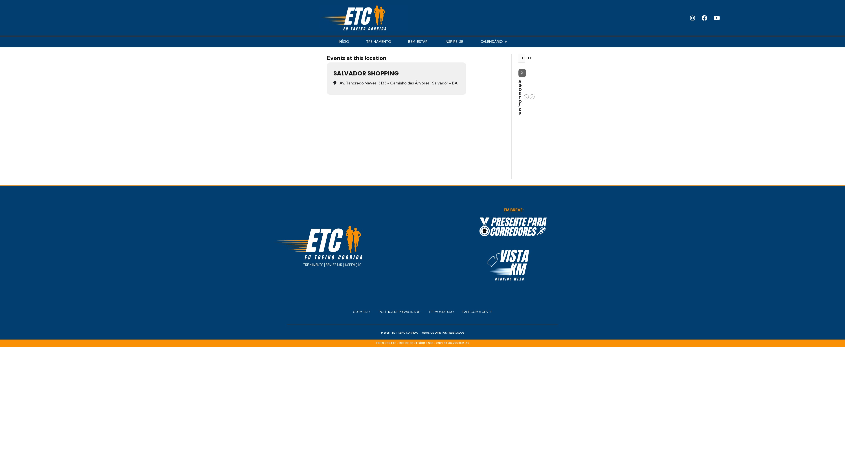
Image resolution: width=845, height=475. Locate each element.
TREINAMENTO (378, 42)
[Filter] (522, 73)
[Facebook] (704, 18)
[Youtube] (716, 18)
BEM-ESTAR (418, 42)
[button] (791, 18)
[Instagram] (692, 18)
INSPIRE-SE (454, 42)
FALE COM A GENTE (477, 312)
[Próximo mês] (532, 96)
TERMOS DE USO (441, 312)
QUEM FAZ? (361, 312)
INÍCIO (343, 42)
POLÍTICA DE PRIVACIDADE (399, 312)
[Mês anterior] (526, 96)
